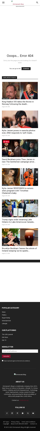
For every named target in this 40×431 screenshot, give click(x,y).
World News (5, 216)
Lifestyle (4, 323)
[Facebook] (7, 413)
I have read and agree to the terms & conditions (17, 361)
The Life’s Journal (7, 334)
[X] (28, 413)
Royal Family (6, 98)
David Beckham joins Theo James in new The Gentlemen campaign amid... (19, 160)
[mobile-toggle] (3, 2)
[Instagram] (12, 413)
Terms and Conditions (28, 422)
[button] (37, 2)
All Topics (6, 422)
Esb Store (5, 337)
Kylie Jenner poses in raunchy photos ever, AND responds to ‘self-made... (18, 131)
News (4, 312)
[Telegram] (23, 413)
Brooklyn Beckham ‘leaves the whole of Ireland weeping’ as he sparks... (19, 249)
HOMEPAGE (26, 68)
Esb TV (4, 340)
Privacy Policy (15, 422)
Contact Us (33, 424)
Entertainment (6, 321)
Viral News (5, 127)
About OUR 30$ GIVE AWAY (19, 424)
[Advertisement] (20, 28)
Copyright (6, 424)
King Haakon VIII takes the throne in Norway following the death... (18, 103)
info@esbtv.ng (23, 400)
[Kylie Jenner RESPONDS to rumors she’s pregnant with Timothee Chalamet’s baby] (20, 177)
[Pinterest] (17, 413)
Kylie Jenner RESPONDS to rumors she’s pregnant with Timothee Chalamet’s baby (17, 190)
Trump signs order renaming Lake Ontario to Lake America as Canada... (18, 220)
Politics (4, 315)
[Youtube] (33, 413)
